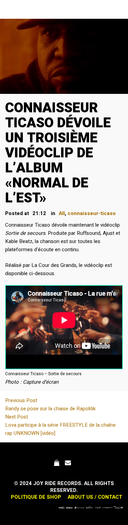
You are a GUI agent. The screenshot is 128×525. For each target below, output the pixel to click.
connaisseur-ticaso (92, 213)
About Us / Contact (95, 497)
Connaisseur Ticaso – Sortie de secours (43, 374)
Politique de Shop (36, 497)
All (62, 213)
